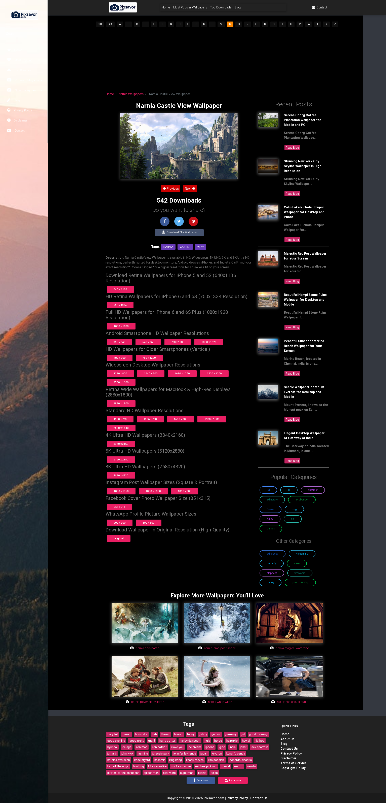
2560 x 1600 (121, 382)
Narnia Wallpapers (131, 94)
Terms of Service (293, 763)
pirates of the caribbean (123, 773)
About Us (287, 739)
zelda (214, 773)
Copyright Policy (293, 768)
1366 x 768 (150, 419)
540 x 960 (148, 342)
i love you (177, 747)
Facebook (202, 780)
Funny (270, 519)
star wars (169, 773)
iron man (141, 747)
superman (186, 773)
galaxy (203, 734)
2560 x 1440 (121, 428)
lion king (138, 766)
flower (165, 734)
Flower (270, 509)
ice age (126, 747)
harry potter (167, 740)
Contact (19, 130)
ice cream (194, 747)
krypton (217, 753)
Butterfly (271, 563)
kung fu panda (235, 753)
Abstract (313, 490)
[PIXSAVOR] (24, 14)
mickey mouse (181, 766)
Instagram (235, 780)
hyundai (112, 747)
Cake (297, 563)
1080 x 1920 (121, 326)
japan (203, 753)
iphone (209, 747)
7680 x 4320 (121, 475)
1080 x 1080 (153, 491)
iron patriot (159, 747)
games (216, 734)
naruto (251, 766)
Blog (16, 100)
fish (154, 734)
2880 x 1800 (121, 403)
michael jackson (206, 766)
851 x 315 (119, 507)
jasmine (143, 753)
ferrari (126, 734)
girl (243, 734)
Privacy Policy (22, 110)
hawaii (246, 740)
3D (100, 24)
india (233, 747)
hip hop (259, 740)
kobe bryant (142, 760)
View (200, 247)
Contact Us (289, 748)
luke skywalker (157, 766)
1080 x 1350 (121, 491)
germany (230, 734)
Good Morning (300, 582)
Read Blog (292, 147)
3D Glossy (272, 553)
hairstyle (232, 740)
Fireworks (300, 573)
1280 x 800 (120, 373)
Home (17, 50)
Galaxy (270, 582)
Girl (293, 519)
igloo (222, 747)
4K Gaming (302, 553)
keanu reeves (195, 760)
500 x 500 (149, 522)
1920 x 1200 (214, 373)
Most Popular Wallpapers (190, 7)
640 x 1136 (120, 289)
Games (271, 528)
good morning (258, 734)
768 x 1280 (149, 357)
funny (190, 734)
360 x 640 (119, 342)
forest (178, 734)
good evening (116, 740)
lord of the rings (118, 766)
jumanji (112, 753)
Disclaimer (20, 120)
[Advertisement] (217, 58)
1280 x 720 (120, 419)
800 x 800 (120, 522)
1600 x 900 (180, 419)
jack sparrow (259, 747)
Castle (185, 247)
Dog (294, 509)
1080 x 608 (184, 491)
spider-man (151, 773)
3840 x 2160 (121, 444)
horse (218, 740)
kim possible (216, 760)
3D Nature (272, 499)
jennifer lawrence (184, 753)
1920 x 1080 (212, 419)
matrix (238, 766)
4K (110, 24)
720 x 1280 (177, 342)
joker (243, 747)
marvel (225, 766)
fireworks (141, 734)
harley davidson (190, 740)
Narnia (168, 247)
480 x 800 (120, 357)
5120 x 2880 (121, 459)
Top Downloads (24, 70)
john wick (127, 753)
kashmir (159, 760)
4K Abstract (301, 499)
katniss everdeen (118, 760)
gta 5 (151, 740)
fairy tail (112, 734)
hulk (207, 740)
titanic (202, 773)
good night (136, 740)
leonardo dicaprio (240, 760)
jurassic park (160, 753)
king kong (175, 760)
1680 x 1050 (182, 373)
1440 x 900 (151, 373)
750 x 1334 (120, 305)
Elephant (272, 573)
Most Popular (23, 60)
